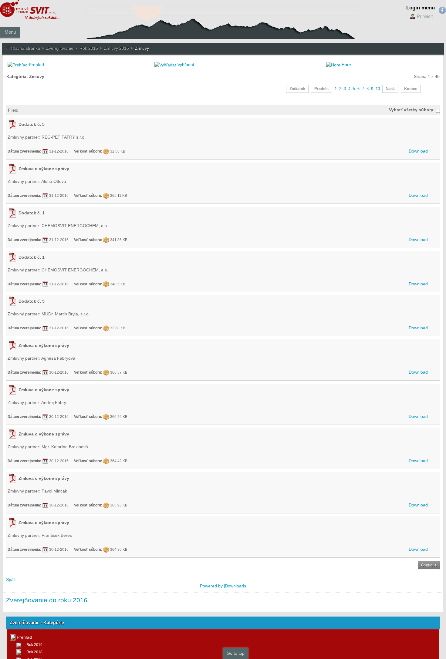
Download (418, 151)
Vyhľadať (185, 64)
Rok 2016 (88, 48)
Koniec (410, 89)
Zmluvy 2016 (116, 48)
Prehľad (36, 64)
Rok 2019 (34, 645)
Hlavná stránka (25, 48)
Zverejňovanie (59, 48)
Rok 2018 (34, 652)
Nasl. (390, 89)
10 (378, 89)
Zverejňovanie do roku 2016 (46, 600)
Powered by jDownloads (223, 585)
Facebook (442, 10)
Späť (10, 579)
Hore (346, 64)
